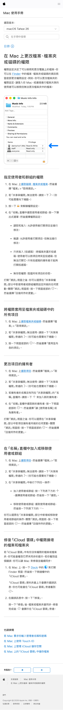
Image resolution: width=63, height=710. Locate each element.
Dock (34, 567)
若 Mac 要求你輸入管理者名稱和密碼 (25, 635)
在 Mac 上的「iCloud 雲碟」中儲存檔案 (26, 651)
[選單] (59, 4)
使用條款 (16, 704)
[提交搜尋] (7, 37)
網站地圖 (36, 704)
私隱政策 (6, 704)
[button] (9, 46)
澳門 (4, 695)
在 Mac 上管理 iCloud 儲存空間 (22, 646)
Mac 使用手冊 (13, 13)
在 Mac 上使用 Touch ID (19, 641)
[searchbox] (31, 36)
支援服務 (14, 679)
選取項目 (26, 370)
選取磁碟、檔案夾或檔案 (34, 184)
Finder (16, 73)
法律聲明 (26, 704)
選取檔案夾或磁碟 (31, 321)
